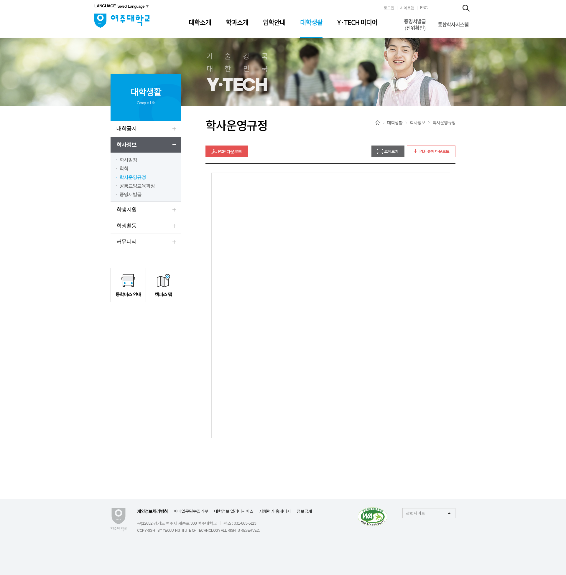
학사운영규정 (132, 177)
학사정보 (126, 145)
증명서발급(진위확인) (415, 24)
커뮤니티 (126, 241)
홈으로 (378, 122)
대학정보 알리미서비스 (233, 511)
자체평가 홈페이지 (275, 511)
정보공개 (304, 511)
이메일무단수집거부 (191, 511)
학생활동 (126, 226)
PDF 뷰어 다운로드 (434, 151)
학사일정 (128, 159)
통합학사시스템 (453, 24)
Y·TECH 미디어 (357, 22)
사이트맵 (407, 8)
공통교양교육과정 (137, 185)
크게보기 (391, 151)
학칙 (123, 168)
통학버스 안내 (128, 294)
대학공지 (126, 128)
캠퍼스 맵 (163, 294)
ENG (423, 8)
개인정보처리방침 (152, 511)
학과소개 (237, 22)
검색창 (466, 8)
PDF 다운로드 (230, 151)
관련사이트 (415, 513)
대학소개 (200, 22)
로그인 (389, 8)
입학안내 (274, 22)
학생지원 (126, 209)
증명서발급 (130, 194)
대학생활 (311, 22)
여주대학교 (121, 21)
